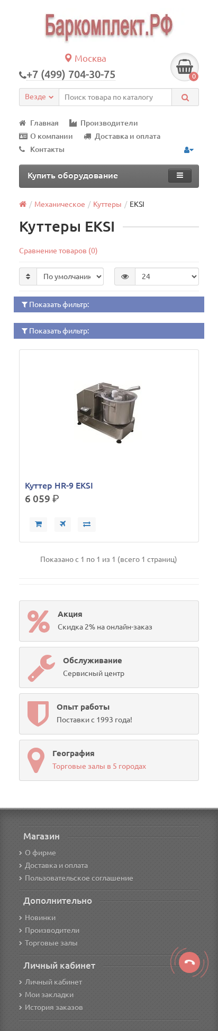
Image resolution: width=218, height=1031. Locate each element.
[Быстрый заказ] (62, 524)
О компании (51, 136)
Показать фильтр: (58, 304)
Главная (44, 123)
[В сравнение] (87, 524)
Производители (109, 123)
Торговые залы (51, 943)
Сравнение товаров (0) (58, 250)
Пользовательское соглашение (79, 878)
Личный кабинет (53, 982)
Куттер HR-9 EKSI (59, 485)
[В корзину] (38, 524)
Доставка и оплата (127, 136)
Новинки (40, 917)
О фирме (40, 852)
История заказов (54, 1007)
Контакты (47, 149)
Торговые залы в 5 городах (99, 766)
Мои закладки (49, 994)
